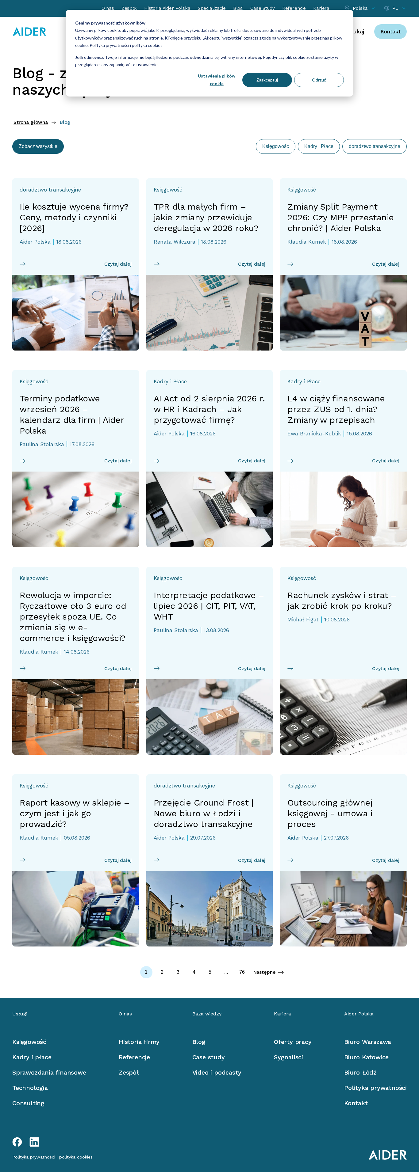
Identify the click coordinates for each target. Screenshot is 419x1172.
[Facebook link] (17, 1142)
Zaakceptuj (267, 79)
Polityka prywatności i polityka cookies (126, 45)
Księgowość (275, 146)
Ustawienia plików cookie (216, 79)
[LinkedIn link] (34, 1142)
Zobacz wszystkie (38, 146)
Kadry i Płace (318, 146)
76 (242, 972)
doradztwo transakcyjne (374, 146)
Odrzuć (319, 79)
